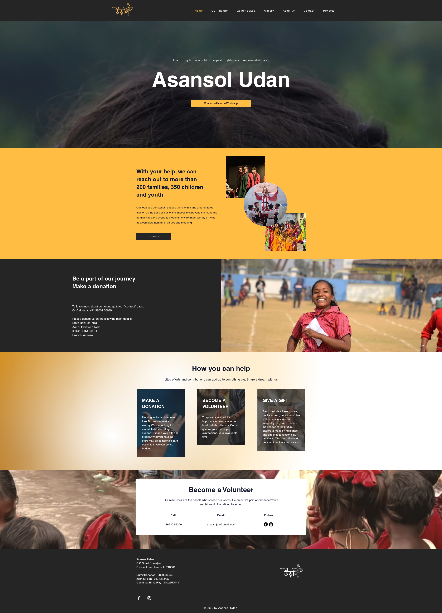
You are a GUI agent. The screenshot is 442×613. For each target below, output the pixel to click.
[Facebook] (266, 524)
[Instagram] (271, 524)
